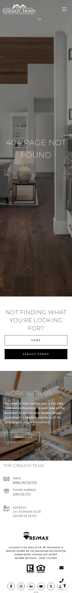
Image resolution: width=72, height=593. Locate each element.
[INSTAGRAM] (21, 586)
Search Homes (36, 354)
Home (36, 340)
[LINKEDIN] (31, 586)
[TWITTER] (51, 586)
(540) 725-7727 (22, 494)
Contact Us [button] (22, 437)
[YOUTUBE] (41, 586)
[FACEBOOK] (11, 586)
